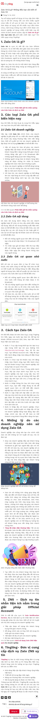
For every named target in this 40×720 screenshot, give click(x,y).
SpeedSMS (23, 718)
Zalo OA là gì (33, 32)
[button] (37, 5)
